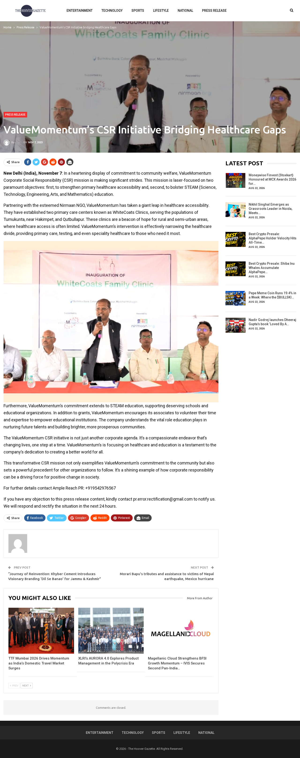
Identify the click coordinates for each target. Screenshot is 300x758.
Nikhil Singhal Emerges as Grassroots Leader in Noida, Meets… (270, 209)
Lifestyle (161, 10)
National (185, 10)
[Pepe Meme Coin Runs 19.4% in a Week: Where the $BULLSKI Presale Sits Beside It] (235, 298)
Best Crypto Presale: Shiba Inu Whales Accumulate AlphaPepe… (272, 268)
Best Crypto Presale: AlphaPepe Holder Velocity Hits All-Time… (272, 238)
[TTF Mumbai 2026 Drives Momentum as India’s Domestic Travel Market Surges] (41, 631)
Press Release (214, 10)
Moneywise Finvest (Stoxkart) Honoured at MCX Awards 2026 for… (272, 179)
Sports (137, 10)
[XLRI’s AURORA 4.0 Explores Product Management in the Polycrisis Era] (111, 631)
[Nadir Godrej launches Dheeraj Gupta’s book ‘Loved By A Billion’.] (235, 325)
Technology (112, 10)
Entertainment (80, 10)
